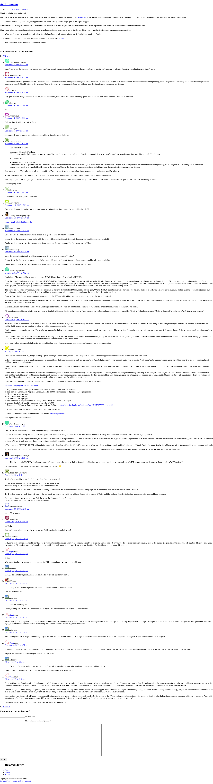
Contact (28, 781)
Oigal (11, 551)
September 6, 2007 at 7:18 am (16, 92)
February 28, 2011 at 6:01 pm (16, 645)
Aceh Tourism (9, 4)
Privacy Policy (5, 781)
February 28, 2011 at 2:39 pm (16, 571)
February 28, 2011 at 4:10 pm (16, 617)
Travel (18, 9)
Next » (7, 56)
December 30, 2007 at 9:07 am (17, 320)
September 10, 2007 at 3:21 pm (17, 205)
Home (7, 770)
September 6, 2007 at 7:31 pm (16, 131)
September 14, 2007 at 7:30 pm (17, 218)
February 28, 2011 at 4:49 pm (16, 632)
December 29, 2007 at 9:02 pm (17, 273)
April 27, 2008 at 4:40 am (15, 475)
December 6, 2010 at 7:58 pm (16, 522)
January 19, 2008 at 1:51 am (16, 351)
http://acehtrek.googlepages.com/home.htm (21, 385)
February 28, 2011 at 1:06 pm (16, 539)
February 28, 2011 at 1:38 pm (16, 554)
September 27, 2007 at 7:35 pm (17, 231)
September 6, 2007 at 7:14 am (16, 65)
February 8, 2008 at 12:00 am (16, 426)
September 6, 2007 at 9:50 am (16, 118)
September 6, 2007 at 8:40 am (16, 105)
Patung (25, 9)
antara (61, 38)
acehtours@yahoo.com (58, 413)
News (13, 9)
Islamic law (82, 17)
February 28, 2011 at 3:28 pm (16, 583)
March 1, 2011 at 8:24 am (15, 662)
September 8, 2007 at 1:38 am (16, 144)
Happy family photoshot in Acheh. (18, 222)
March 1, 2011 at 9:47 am (15, 679)
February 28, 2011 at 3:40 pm (16, 600)
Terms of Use (18, 781)
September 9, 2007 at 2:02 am (16, 192)
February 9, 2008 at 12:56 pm (16, 458)
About (7, 772)
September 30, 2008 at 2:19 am (17, 509)
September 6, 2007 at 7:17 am (16, 77)
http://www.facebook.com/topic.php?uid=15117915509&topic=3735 (86, 405)
